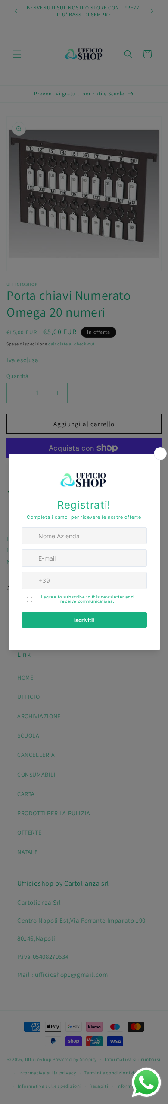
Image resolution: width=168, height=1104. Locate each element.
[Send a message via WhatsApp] (146, 1082)
